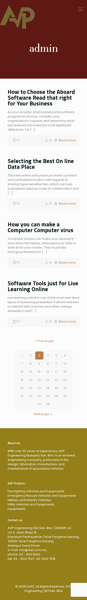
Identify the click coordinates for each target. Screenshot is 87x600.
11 (56, 363)
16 (47, 371)
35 (56, 396)
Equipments (17, 509)
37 (39, 404)
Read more (67, 140)
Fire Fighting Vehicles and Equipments (36, 491)
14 (30, 371)
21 (39, 380)
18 (65, 371)
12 (65, 363)
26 (30, 388)
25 (22, 388)
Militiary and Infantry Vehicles (29, 500)
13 (22, 371)
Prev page (45, 341)
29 (56, 388)
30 (65, 388)
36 (65, 396)
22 (48, 380)
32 (30, 396)
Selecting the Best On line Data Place (41, 164)
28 (48, 388)
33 (39, 396)
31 (22, 396)
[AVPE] (43, 9)
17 (56, 371)
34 (48, 396)
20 (30, 380)
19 (22, 380)
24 (65, 380)
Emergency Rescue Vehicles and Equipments (42, 495)
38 (48, 404)
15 (39, 371)
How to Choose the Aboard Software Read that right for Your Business (41, 97)
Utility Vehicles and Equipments (31, 504)
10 (47, 363)
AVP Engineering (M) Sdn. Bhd (48, 588)
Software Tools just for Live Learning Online (43, 286)
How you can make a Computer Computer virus (40, 227)
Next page (41, 414)
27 (39, 388)
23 (56, 380)
